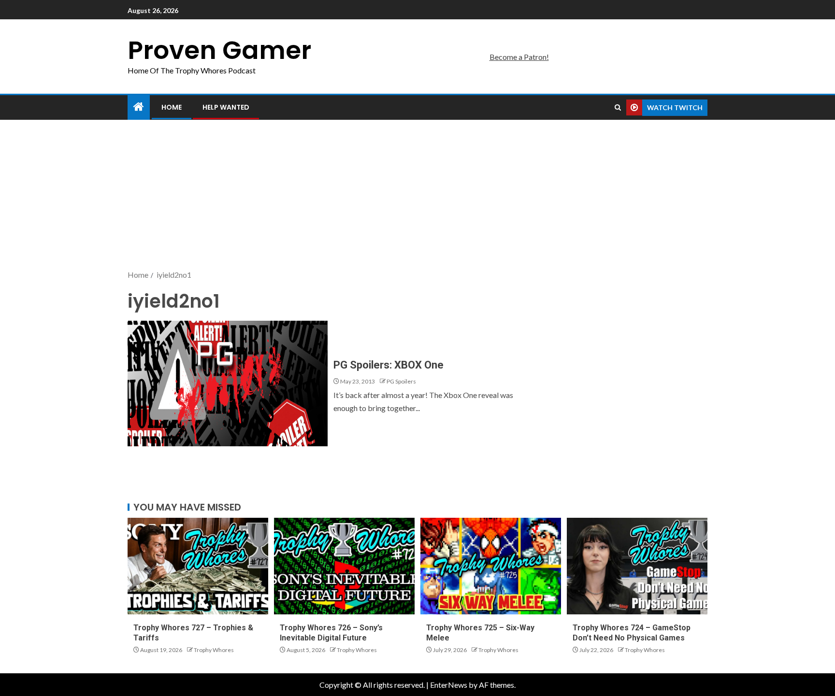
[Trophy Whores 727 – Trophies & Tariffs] (198, 566)
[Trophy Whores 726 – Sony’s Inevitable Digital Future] (344, 566)
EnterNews (448, 684)
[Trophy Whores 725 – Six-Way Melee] (490, 566)
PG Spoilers (401, 381)
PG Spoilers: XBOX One (388, 365)
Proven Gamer (219, 50)
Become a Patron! (519, 56)
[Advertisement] (417, 195)
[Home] (138, 107)
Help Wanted (225, 107)
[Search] (618, 108)
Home (171, 107)
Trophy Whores (214, 649)
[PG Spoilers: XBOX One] (228, 383)
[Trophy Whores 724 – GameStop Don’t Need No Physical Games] (637, 566)
